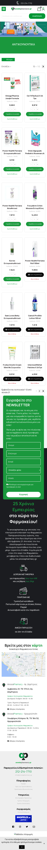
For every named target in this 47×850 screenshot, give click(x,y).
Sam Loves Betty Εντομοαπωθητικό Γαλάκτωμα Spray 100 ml (12, 316)
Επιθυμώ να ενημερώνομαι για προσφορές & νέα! (19, 485)
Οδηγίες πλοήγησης (17, 709)
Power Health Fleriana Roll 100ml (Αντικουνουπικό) (34, 262)
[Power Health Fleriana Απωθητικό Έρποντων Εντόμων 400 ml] (12, 193)
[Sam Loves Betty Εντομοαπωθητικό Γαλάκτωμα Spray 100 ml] (12, 303)
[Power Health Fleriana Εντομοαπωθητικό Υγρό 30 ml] (12, 138)
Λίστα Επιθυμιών (24, 812)
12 (34, 66)
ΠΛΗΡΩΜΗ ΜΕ (23, 597)
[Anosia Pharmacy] (21, 8)
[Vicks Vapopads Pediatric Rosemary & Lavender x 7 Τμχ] (34, 138)
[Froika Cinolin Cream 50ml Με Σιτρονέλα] (12, 352)
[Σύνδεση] (43, 9)
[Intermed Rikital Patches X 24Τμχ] (34, 352)
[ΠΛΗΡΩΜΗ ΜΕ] (23, 590)
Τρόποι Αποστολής (23, 803)
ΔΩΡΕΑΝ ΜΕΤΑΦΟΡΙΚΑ (23, 574)
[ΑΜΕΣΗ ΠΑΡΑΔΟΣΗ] (23, 621)
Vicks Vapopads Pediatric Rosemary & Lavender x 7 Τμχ (34, 152)
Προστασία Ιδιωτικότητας (23, 789)
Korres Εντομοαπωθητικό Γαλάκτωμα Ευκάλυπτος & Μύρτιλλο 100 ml (12, 262)
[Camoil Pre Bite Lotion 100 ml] (34, 303)
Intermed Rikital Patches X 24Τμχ (35, 366)
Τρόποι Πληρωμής (23, 801)
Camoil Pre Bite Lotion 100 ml (35, 316)
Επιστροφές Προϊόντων (23, 798)
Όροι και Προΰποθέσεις (23, 787)
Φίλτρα (9, 59)
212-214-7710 (26, 3)
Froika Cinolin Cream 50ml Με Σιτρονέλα (12, 366)
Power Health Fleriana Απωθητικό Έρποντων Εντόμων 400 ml (12, 207)
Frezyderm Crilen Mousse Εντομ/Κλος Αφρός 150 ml (35, 207)
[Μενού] (4, 9)
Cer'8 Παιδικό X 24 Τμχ (35, 97)
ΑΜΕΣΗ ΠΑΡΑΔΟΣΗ (23, 627)
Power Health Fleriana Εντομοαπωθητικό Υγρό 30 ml (12, 152)
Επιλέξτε (5, 66)
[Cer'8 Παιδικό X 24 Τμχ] (34, 83)
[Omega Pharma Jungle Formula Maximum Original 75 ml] (12, 83)
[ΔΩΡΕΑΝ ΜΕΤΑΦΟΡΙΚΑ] (23, 567)
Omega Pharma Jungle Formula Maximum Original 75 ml (12, 97)
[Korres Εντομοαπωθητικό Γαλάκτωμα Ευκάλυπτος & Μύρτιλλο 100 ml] (12, 248)
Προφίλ (23, 784)
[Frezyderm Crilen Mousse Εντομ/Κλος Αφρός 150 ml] (34, 193)
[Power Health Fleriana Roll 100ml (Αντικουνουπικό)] (34, 248)
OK (22, 847)
